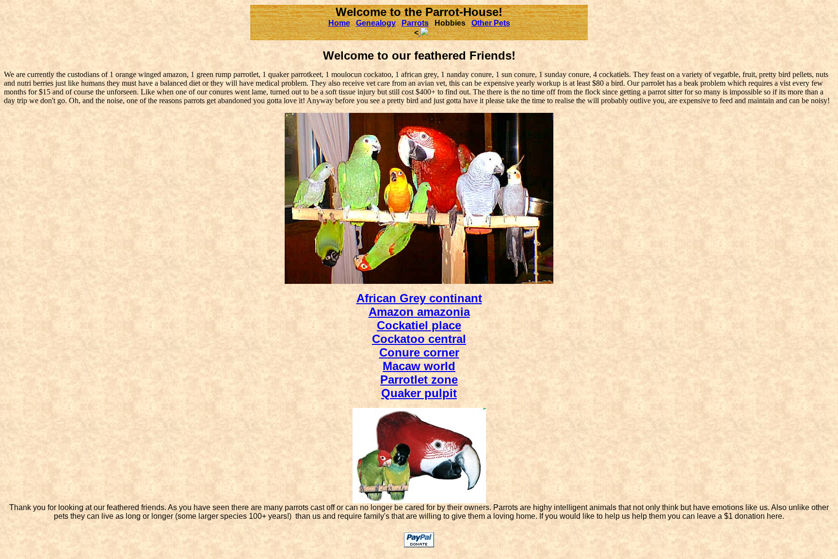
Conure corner (419, 352)
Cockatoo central (419, 338)
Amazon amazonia (419, 311)
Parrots (415, 23)
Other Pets (490, 23)
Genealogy (376, 23)
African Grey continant (419, 298)
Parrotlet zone (419, 379)
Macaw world (419, 366)
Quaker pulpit (419, 393)
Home (339, 23)
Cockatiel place (419, 325)
